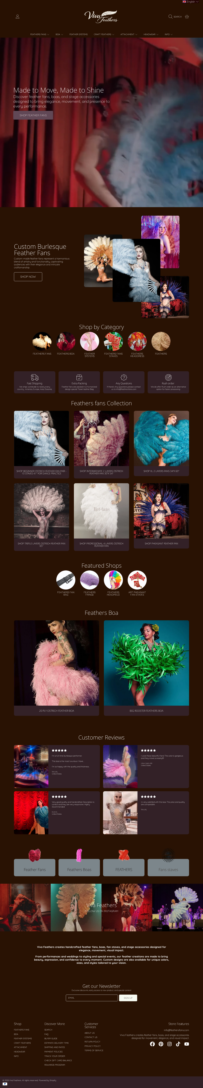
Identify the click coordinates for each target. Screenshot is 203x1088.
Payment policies (53, 1051)
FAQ (46, 1034)
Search (48, 1029)
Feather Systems (23, 1038)
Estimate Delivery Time (56, 1043)
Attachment (128, 34)
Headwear (150, 34)
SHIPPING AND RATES (54, 1047)
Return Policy (92, 1041)
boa (58, 34)
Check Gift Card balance (58, 1060)
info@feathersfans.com (176, 1030)
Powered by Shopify (47, 1080)
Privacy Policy (93, 1046)
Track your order (54, 1056)
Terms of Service (94, 1050)
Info (167, 34)
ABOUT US (90, 1033)
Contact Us (91, 1037)
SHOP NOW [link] (28, 276)
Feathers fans (38, 34)
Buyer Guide (50, 1038)
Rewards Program (54, 1065)
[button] (176, 16)
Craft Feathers (103, 34)
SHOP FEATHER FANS (33, 115)
